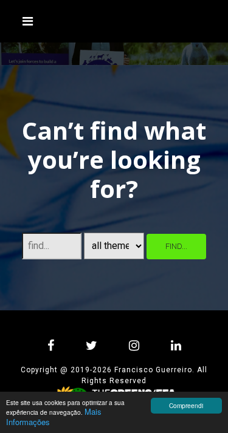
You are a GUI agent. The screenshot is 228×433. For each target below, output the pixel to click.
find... (176, 246)
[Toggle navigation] (28, 21)
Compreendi (186, 405)
